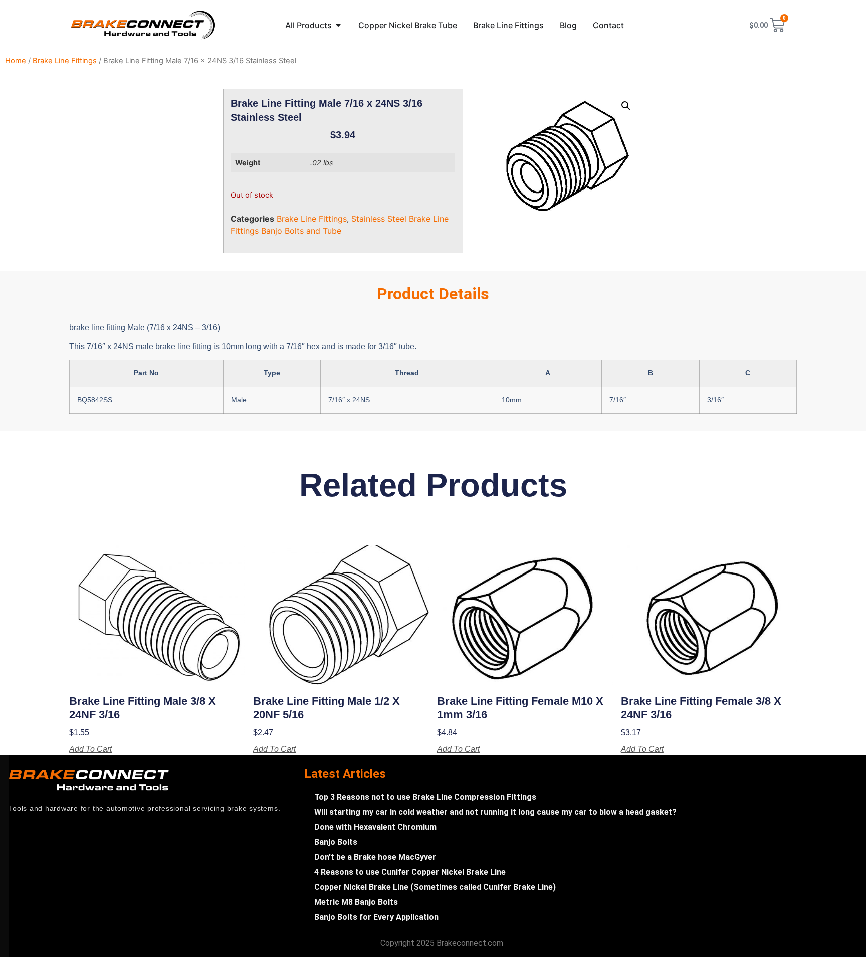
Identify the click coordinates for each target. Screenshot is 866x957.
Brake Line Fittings (65, 60)
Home (15, 60)
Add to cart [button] (90, 749)
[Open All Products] (338, 25)
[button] (626, 106)
